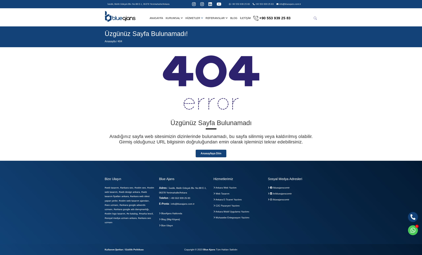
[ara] (315, 18)
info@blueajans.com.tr (290, 4)
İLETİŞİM (245, 18)
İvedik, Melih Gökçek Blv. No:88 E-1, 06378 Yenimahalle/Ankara (138, 4)
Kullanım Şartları (114, 249)
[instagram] (194, 4)
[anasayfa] (120, 18)
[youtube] (219, 4)
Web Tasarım (222, 193)
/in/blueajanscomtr (282, 193)
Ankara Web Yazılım (226, 187)
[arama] (210, 4)
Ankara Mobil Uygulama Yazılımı (232, 211)
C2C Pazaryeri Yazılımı (227, 205)
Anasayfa (110, 41)
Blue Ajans (209, 249)
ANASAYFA (156, 18)
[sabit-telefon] (413, 217)
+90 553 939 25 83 (240, 4)
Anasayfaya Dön (211, 153)
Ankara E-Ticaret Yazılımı (228, 199)
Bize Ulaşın (167, 225)
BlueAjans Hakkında (171, 213)
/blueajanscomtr (281, 187)
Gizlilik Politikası (134, 249)
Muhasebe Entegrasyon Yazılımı (232, 217)
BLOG (234, 18)
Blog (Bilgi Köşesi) (170, 219)
